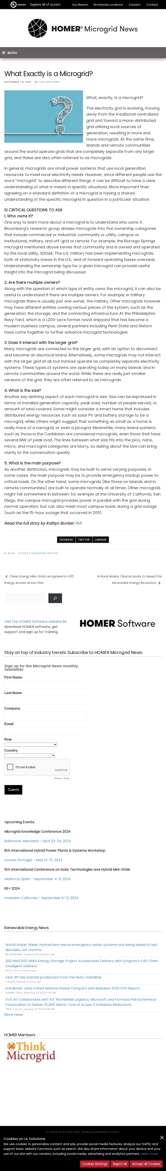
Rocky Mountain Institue (40, 553)
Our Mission (80, 5)
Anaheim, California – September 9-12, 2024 (41, 897)
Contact (152, 5)
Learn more (149, 1154)
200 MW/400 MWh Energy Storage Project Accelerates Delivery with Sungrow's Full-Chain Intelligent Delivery (81, 963)
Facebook (66, 539)
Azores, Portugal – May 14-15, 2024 (33, 859)
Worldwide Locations (108, 5)
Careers (134, 5)
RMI (79, 523)
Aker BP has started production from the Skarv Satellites (53, 977)
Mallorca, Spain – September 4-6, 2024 (37, 878)
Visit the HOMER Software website (33, 621)
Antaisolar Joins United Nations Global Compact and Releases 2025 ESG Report (72, 988)
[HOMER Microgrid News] (83, 29)
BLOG (11, 553)
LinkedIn (100, 539)
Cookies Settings (94, 1164)
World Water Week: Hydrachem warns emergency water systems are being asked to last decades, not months (81, 947)
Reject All (120, 1164)
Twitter (84, 539)
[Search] (55, 598)
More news (13, 1014)
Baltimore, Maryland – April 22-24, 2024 (37, 841)
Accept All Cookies (146, 1164)
